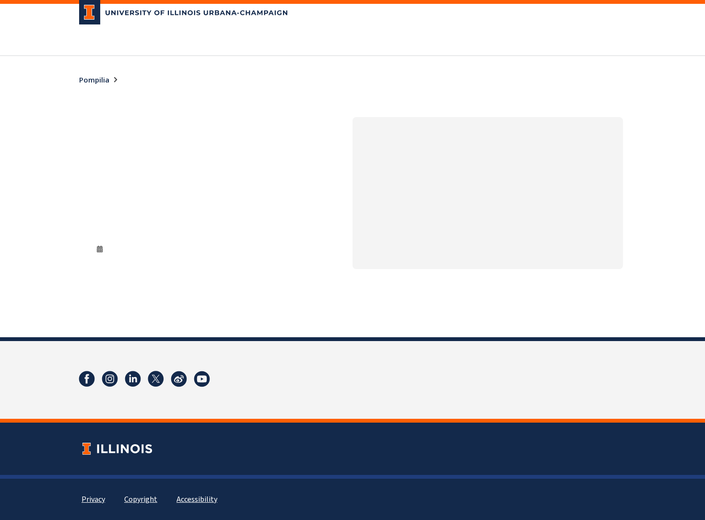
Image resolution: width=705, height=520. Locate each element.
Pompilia (94, 79)
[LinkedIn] (132, 379)
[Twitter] (155, 379)
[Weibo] (178, 379)
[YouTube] (201, 379)
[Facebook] (86, 379)
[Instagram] (109, 379)
